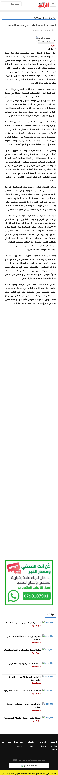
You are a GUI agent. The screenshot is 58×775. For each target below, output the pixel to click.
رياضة (43, 746)
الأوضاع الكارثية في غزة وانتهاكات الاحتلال (23, 622)
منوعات (31, 746)
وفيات (20, 746)
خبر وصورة (18, 741)
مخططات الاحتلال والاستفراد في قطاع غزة (22, 690)
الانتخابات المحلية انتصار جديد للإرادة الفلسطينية (25, 678)
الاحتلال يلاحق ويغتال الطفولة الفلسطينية (22, 717)
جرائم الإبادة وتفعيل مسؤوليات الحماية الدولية (24, 705)
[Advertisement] (29, 429)
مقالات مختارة (40, 18)
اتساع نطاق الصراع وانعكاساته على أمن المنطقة (24, 637)
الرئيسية (52, 18)
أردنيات (43, 741)
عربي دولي (6, 741)
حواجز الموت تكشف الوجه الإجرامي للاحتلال (22, 649)
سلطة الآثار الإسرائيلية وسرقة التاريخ (25, 663)
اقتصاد (31, 741)
